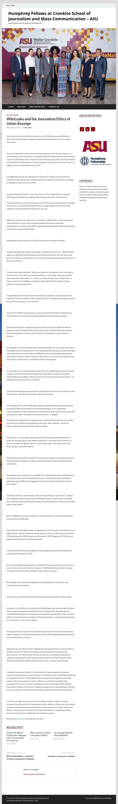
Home (11, 107)
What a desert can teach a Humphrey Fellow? (40, 733)
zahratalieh (27, 127)
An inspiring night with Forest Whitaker (63, 733)
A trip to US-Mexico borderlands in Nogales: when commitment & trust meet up (17, 736)
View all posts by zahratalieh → (35, 774)
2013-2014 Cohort (12, 115)
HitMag (108, 798)
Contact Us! (54, 107)
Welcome (21, 107)
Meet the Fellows (37, 107)
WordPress (98, 798)
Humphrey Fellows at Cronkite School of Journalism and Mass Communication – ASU (53, 16)
